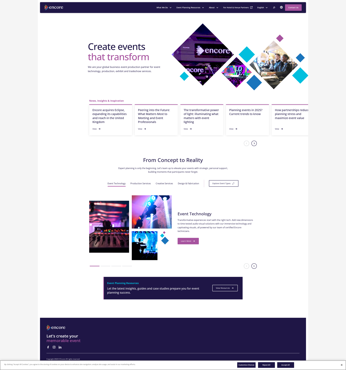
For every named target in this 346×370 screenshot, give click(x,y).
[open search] (274, 8)
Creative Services (164, 183)
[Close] (342, 365)
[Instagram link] (54, 347)
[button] (246, 143)
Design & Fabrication (188, 183)
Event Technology (117, 183)
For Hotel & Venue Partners (236, 7)
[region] (173, 365)
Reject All (266, 365)
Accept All (285, 365)
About (212, 7)
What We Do (162, 7)
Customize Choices (246, 365)
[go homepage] (54, 7)
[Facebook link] (48, 347)
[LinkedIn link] (60, 347)
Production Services (140, 183)
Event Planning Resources (188, 7)
